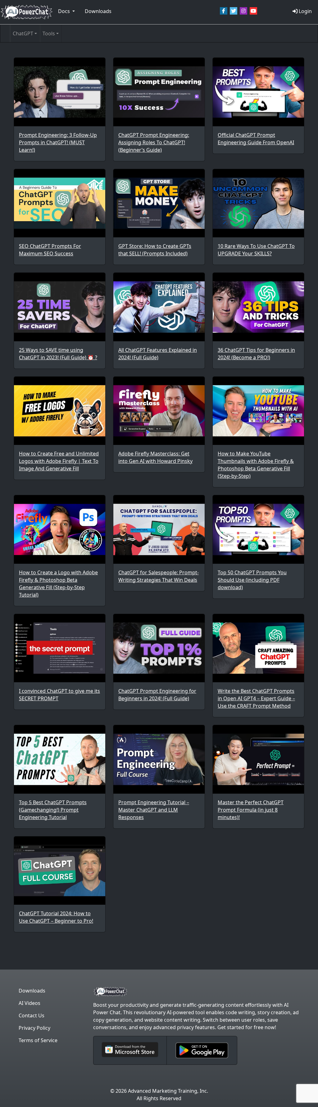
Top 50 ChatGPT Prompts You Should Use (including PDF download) (252, 580)
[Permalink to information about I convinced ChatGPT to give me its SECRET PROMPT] (59, 648)
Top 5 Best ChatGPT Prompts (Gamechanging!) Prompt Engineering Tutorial (53, 810)
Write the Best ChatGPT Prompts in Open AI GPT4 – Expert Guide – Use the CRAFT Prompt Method (256, 698)
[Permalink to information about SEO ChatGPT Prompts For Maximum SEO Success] (59, 203)
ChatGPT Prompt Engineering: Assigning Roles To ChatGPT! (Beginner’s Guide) (153, 142)
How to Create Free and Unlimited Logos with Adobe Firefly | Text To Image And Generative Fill (59, 461)
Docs (64, 11)
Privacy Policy (34, 1027)
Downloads (98, 11)
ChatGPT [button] (23, 33)
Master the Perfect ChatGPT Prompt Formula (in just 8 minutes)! (251, 810)
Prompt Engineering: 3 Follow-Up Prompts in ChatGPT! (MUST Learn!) (58, 142)
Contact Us (31, 1015)
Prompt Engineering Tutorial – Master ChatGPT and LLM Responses (153, 810)
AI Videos (29, 1003)
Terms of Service (38, 1040)
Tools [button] (49, 33)
